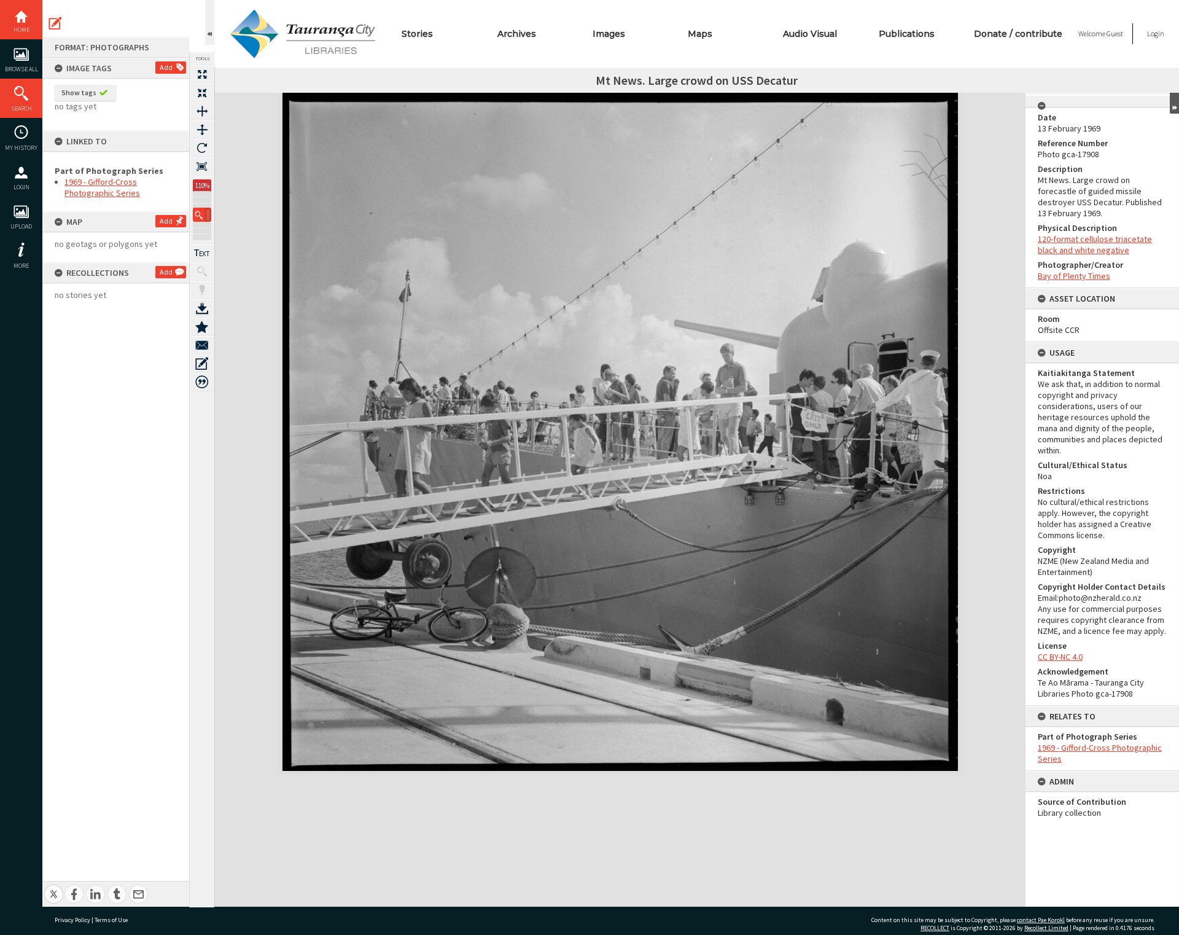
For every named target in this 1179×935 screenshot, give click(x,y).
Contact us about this (202, 345)
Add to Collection (202, 327)
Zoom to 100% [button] (202, 166)
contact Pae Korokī (1041, 920)
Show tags (78, 92)
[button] (202, 215)
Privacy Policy (72, 920)
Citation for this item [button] (202, 382)
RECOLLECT (934, 928)
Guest (1115, 33)
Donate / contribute (1018, 33)
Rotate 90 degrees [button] (202, 148)
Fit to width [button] (202, 111)
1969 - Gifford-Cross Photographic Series (102, 187)
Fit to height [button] (202, 129)
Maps (700, 33)
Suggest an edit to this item (55, 23)
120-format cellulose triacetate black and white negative (1095, 244)
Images (609, 33)
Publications (907, 33)
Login (21, 187)
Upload (21, 226)
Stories (417, 33)
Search (21, 108)
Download (202, 308)
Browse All (21, 69)
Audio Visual (810, 33)
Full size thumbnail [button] (202, 74)
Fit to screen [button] (202, 93)
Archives (516, 33)
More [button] (21, 266)
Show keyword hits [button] (202, 271)
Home (21, 30)
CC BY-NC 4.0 (1060, 656)
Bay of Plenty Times (1074, 275)
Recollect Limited (1046, 928)
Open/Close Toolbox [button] (209, 22)
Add (166, 67)
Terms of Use (111, 920)
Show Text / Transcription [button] (202, 253)
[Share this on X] (53, 887)
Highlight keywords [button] (202, 290)
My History (21, 148)
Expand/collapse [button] (1174, 103)
